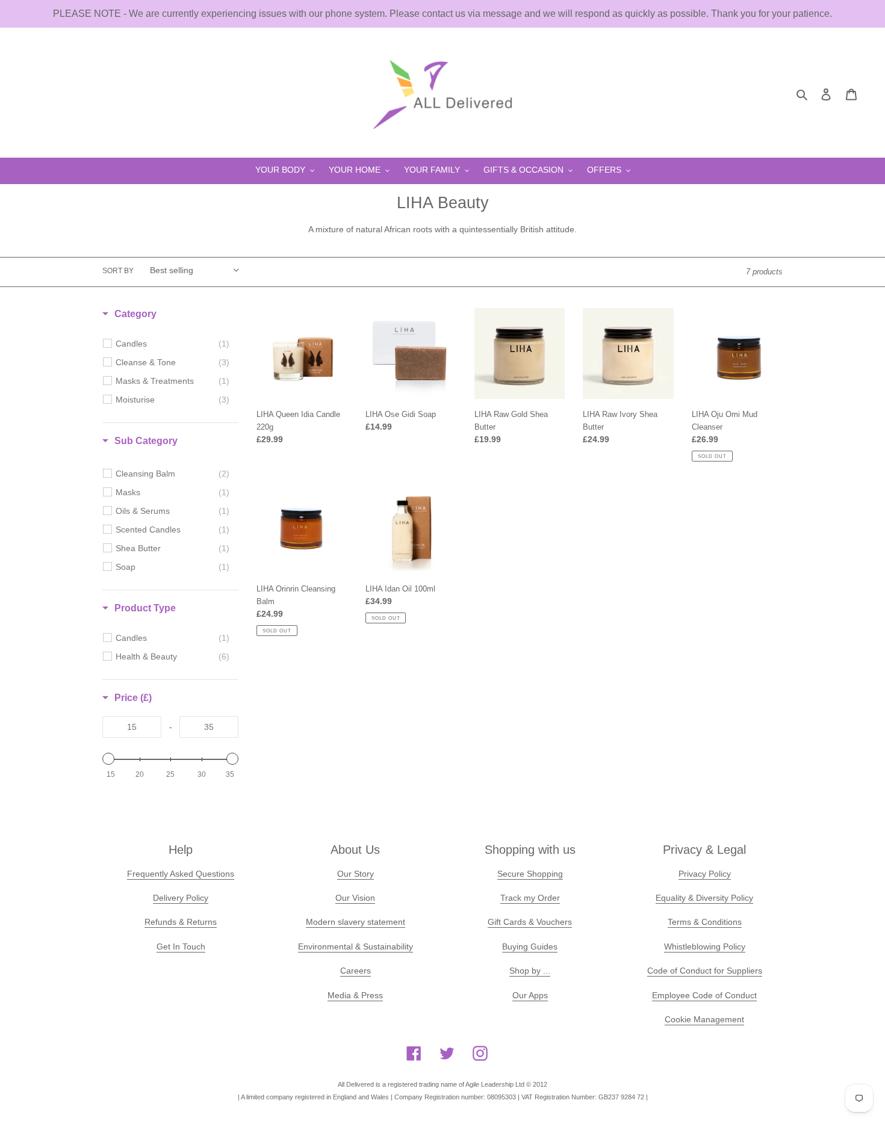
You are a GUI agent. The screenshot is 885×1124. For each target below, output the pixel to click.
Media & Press (355, 995)
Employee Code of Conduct (704, 995)
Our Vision (355, 898)
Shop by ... (529, 970)
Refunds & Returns (180, 922)
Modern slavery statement (355, 922)
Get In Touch (181, 946)
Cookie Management (704, 1019)
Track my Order (530, 898)
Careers (355, 970)
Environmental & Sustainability (355, 946)
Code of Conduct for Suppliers (704, 970)
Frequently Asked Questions (180, 874)
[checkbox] (172, 343)
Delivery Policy (180, 898)
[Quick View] (444, 477)
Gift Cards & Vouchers (530, 922)
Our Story (355, 874)
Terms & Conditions (705, 922)
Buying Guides (529, 946)
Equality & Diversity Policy (704, 898)
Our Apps (530, 995)
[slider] (108, 759)
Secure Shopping (530, 874)
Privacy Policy (704, 874)
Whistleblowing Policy (704, 946)
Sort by (118, 271)
